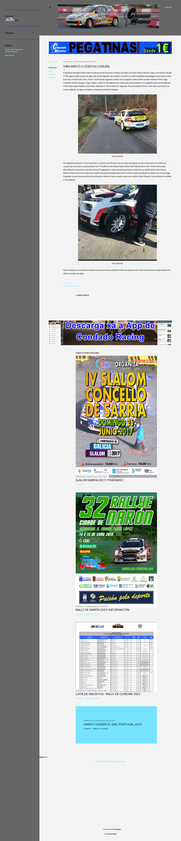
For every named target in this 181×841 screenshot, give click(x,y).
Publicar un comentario (92, 614)
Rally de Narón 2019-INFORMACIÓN (102, 609)
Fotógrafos (75, 31)
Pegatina (100, 31)
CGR (50, 71)
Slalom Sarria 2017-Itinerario (99, 480)
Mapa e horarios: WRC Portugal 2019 (113, 724)
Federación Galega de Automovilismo (14, 50)
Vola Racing (9, 55)
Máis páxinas (88, 31)
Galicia (51, 74)
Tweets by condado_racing (110, 761)
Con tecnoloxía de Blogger (112, 829)
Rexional (52, 77)
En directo (63, 31)
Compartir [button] (53, 62)
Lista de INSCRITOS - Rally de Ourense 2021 (108, 694)
